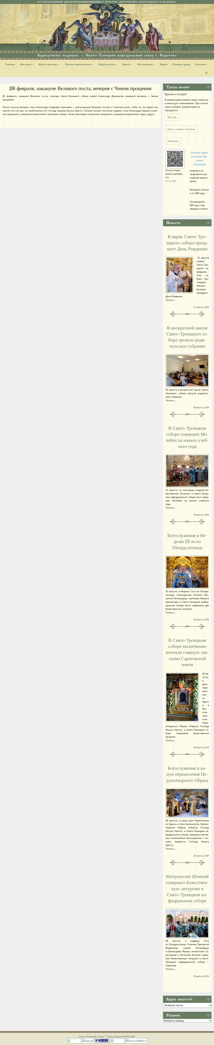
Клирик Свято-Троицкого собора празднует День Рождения (187, 243)
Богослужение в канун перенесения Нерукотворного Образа (187, 774)
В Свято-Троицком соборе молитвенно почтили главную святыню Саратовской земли (187, 652)
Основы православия (78, 64)
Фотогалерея (145, 64)
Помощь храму (181, 64)
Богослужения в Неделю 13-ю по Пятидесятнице (187, 541)
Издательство (107, 64)
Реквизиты (173, 141)
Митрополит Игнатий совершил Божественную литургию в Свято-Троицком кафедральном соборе (187, 889)
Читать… (171, 300)
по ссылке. (171, 180)
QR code (172, 117)
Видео (164, 64)
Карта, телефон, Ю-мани (181, 129)
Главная (10, 64)
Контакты (200, 64)
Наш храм (26, 64)
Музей (126, 64)
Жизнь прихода (48, 64)
